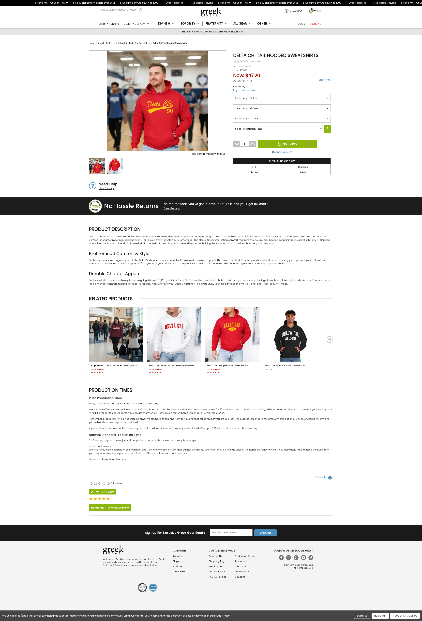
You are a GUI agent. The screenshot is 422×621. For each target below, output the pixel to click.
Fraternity (214, 23)
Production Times (245, 556)
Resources (241, 561)
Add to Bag (290, 143)
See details (172, 208)
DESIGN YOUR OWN (135, 24)
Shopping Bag (217, 561)
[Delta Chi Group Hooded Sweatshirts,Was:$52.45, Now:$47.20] (232, 334)
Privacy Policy (222, 615)
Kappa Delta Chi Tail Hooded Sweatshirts (114, 365)
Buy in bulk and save (244, 90)
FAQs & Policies (217, 577)
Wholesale (179, 571)
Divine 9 (164, 23)
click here (120, 459)
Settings (362, 616)
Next (330, 339)
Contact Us (215, 556)
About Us (178, 556)
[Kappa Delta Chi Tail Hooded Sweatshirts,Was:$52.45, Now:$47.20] (116, 334)
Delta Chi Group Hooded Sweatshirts (227, 365)
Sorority (188, 23)
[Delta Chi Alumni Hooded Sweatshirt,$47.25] (290, 334)
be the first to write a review (110, 507)
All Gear (240, 23)
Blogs (176, 561)
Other (262, 23)
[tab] (102, 491)
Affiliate (177, 566)
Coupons (240, 577)
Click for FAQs (106, 188)
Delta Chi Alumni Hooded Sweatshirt (285, 365)
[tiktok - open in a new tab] (310, 557)
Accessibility (242, 571)
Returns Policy (217, 571)
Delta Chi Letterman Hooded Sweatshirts (171, 365)
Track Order (216, 566)
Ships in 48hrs (107, 24)
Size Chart (325, 79)
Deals (301, 24)
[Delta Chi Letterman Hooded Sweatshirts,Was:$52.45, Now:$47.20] (174, 334)
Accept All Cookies (405, 616)
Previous (76, 339)
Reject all (380, 616)
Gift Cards (240, 566)
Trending (315, 24)
